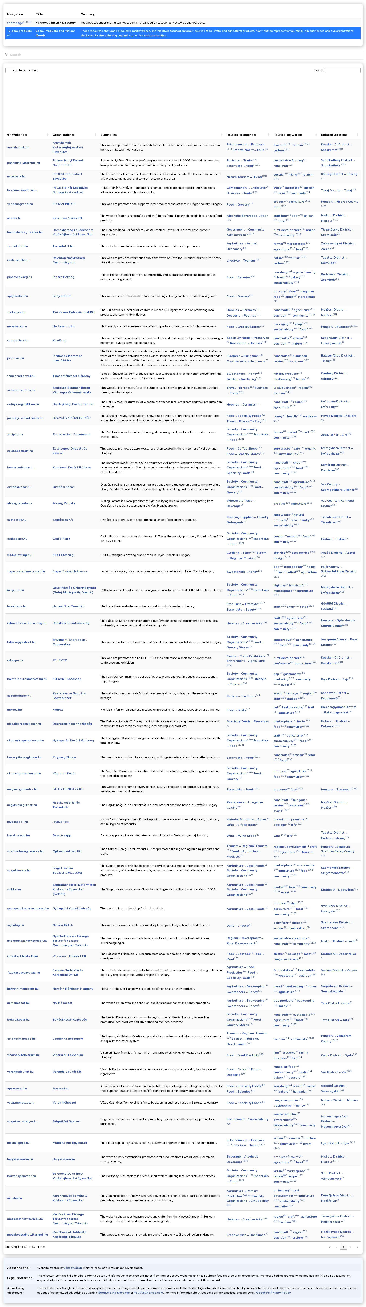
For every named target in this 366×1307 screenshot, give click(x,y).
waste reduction (287, 1114)
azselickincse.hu (19, 696)
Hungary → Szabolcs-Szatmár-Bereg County (338, 851)
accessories (303, 553)
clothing (282, 553)
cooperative (284, 640)
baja (278, 674)
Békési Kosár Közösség (70, 1020)
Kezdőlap (59, 340)
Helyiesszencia (64, 1159)
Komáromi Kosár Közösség (72, 467)
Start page (19, 23)
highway (281, 585)
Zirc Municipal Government (72, 434)
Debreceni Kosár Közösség (72, 724)
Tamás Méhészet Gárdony (71, 376)
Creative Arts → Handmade (247, 361)
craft (308, 432)
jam (278, 1053)
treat (279, 188)
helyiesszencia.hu (20, 1159)
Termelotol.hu (63, 246)
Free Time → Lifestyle (246, 604)
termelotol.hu (17, 246)
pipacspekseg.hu (19, 277)
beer (297, 216)
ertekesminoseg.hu (21, 1039)
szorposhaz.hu (17, 340)
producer (282, 771)
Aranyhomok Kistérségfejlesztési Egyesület (68, 147)
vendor (280, 536)
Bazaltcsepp (62, 835)
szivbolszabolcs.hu (21, 390)
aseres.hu (14, 218)
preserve (282, 789)
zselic (279, 693)
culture (282, 150)
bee (278, 567)
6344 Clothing (63, 555)
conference (284, 663)
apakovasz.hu (17, 1088)
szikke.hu (14, 889)
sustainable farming (290, 160)
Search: (319, 70)
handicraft (283, 166)
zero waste (283, 449)
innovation (284, 1206)
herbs (303, 721)
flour (294, 291)
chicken (280, 954)
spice (291, 297)
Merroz (58, 710)
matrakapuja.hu (18, 1143)
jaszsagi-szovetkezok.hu (25, 418)
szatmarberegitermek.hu (25, 851)
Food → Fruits (238, 710)
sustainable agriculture (292, 938)
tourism (300, 145)
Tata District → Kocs (336, 1003)
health (294, 416)
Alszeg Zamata (64, 503)
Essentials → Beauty (244, 609)
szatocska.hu (16, 520)
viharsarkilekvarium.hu (23, 1055)
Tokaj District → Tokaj (338, 190)
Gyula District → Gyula (339, 1055)
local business (286, 388)
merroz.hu (14, 710)
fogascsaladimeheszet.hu (26, 571)
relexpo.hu (15, 660)
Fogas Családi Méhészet (71, 571)
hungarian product (288, 1100)
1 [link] (343, 1246)
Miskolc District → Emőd (339, 941)
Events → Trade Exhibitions (248, 656)
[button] (48, 135)
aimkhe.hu (14, 1198)
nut (277, 707)
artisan (281, 202)
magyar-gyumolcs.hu (22, 789)
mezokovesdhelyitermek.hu (27, 1234)
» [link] (357, 1246)
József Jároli (73, 1268)
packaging (284, 324)
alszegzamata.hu (19, 503)
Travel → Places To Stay (247, 421)
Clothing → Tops (240, 553)
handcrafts (283, 338)
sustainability (286, 283)
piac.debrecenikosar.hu (24, 724)
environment (285, 1120)
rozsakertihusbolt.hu (22, 956)
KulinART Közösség (67, 679)
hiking (295, 175)
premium (299, 819)
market (294, 432)
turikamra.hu (16, 312)
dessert (297, 1078)
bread (283, 277)
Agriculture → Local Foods (247, 866)
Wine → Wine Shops (243, 836)
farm (294, 887)
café (299, 449)
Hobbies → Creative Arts (247, 623)
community (289, 235)
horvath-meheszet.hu (23, 989)
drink (284, 193)
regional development (291, 847)
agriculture (299, 202)
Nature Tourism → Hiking (247, 177)
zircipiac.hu (15, 434)
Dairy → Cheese (239, 926)
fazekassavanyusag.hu (23, 972)
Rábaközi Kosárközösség (71, 623)
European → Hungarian (245, 356)
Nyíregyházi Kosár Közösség (73, 740)
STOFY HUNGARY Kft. (68, 789)
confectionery (286, 1072)
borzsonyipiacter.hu (21, 1176)
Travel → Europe (240, 388)
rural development (289, 230)
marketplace (298, 244)
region (305, 388)
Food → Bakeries (241, 277)
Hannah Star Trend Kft (69, 606)
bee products (285, 1001)
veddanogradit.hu (20, 204)
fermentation (285, 970)
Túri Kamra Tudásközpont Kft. (74, 312)
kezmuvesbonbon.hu (22, 190)
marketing (284, 679)
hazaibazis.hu (16, 606)
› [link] (350, 1246)
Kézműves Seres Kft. (68, 218)
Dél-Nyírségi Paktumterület (73, 404)
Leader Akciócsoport (68, 1039)
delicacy (281, 291)
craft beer (282, 216)
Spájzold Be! (62, 296)
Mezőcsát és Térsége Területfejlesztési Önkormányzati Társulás (70, 1219)
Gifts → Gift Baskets (243, 825)
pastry (305, 1072)
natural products (288, 374)
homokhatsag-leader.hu (25, 232)
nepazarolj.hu (17, 326)
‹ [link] (336, 1246)
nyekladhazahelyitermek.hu (27, 941)
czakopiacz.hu (17, 539)
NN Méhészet (62, 1003)
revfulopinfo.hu (18, 260)
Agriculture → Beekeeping (248, 986)
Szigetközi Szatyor (66, 1121)
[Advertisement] (183, 102)
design (282, 558)
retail (307, 607)
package (282, 825)
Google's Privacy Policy (273, 1293)
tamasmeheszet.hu (21, 376)
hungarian (302, 1091)
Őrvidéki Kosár (63, 487)
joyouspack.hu (17, 822)
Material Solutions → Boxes (248, 819)
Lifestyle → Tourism (243, 261)
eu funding (283, 1190)
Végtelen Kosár (64, 773)
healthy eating (294, 707)
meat (310, 954)
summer (297, 1138)
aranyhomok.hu (18, 147)
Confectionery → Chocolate (248, 188)
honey (302, 379)
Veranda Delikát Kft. (67, 1072)
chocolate (294, 188)
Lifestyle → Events (249, 1145)
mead (279, 986)
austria (281, 175)
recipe (295, 1176)
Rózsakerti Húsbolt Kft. (70, 956)
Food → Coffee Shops (244, 449)
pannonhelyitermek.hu (23, 163)
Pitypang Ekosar (64, 757)
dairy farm (282, 923)
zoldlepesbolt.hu (20, 451)
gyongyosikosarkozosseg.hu (28, 908)
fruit (297, 1058)
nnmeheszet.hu (18, 1003)
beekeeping (284, 379)
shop (301, 324)
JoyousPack (61, 822)
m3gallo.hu (15, 590)
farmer (280, 244)
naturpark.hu (16, 176)
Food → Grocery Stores (245, 327)
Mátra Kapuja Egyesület (70, 1143)
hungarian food (286, 1067)
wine (280, 836)
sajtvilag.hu (15, 925)
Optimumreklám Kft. (67, 851)
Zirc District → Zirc (336, 435)
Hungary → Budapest (339, 327)
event (288, 685)
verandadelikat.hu (20, 1072)
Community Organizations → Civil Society (248, 1200)
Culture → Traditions (243, 696)
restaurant (299, 361)
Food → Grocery (240, 204)
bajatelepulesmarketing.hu (27, 679)
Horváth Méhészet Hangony (73, 989)
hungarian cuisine (288, 959)
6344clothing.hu (19, 555)
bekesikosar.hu (18, 1020)
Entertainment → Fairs (250, 150)
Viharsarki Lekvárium (68, 1055)
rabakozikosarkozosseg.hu (26, 623)
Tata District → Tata (337, 1020)
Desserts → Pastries (243, 315)
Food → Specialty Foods (246, 416)
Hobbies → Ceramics (243, 310)
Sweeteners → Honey (244, 374)
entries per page (26, 70)
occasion (282, 819)
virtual (280, 1171)
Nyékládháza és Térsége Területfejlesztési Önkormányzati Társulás (71, 940)
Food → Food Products (245, 1055)
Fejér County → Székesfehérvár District (338, 571)
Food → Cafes (238, 1069)
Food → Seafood (240, 954)
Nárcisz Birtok (63, 925)
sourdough (283, 272)
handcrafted (289, 572)
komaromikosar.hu (20, 467)
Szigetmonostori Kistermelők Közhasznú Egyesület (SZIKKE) (74, 889)
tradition (283, 145)
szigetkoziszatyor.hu (22, 1121)
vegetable (288, 976)
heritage (294, 693)
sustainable (304, 1015)
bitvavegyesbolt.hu (21, 642)
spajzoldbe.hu (17, 296)
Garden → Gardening (244, 379)
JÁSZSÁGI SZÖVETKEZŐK (72, 418)
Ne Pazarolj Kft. (64, 326)
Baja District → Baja (337, 679)
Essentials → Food (243, 166)
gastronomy (294, 674)
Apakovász (61, 1088)
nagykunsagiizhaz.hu (22, 805)
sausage (295, 954)
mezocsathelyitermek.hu (25, 1219)
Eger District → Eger (338, 1143)
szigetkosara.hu (18, 870)
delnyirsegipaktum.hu (23, 404)
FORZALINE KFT (64, 204)
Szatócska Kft (63, 520)
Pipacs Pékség (63, 277)
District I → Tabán (334, 539)
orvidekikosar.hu (19, 487)
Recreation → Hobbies (248, 343)
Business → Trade (242, 160)
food (280, 207)
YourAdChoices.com (148, 1293)
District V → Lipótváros (339, 890)
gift (296, 825)
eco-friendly (303, 520)
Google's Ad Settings (114, 1293)
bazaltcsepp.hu (18, 835)
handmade (300, 193)
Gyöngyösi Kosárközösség (72, 908)
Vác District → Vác (336, 1072)
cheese (299, 923)
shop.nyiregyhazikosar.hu (25, 740)
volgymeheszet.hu (20, 1103)
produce (282, 504)
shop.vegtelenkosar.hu (24, 773)
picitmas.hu (15, 358)
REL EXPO (60, 660)
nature (281, 258)
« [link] (329, 1246)
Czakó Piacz (61, 539)
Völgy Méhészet (64, 1103)
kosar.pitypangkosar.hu (24, 757)
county (296, 1157)
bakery (298, 277)
